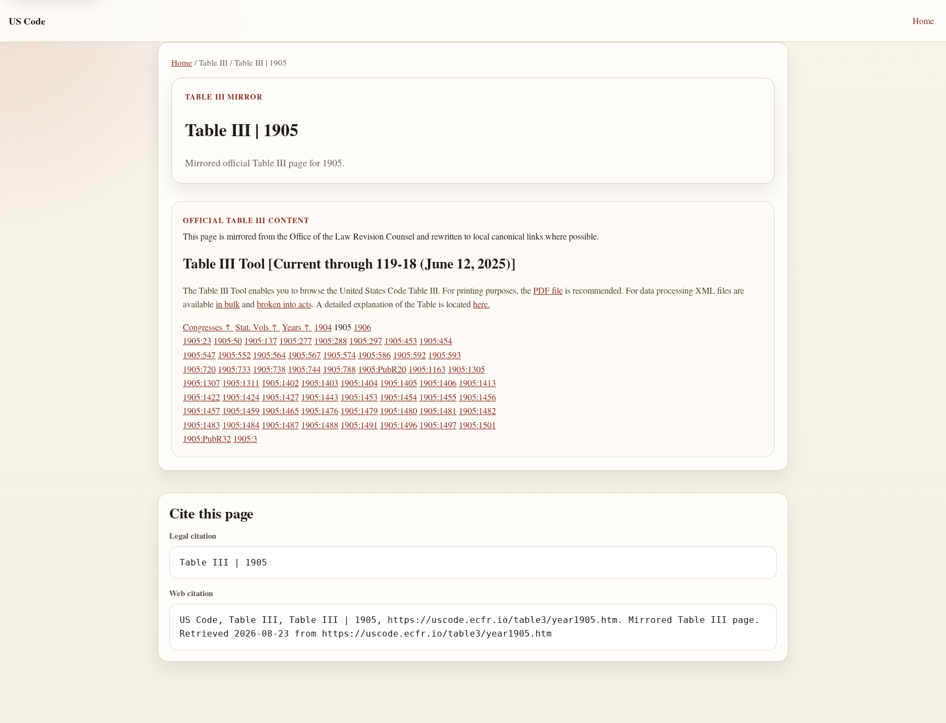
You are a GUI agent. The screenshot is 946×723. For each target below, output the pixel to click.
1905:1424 (240, 397)
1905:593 (444, 354)
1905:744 (304, 369)
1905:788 (339, 369)
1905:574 (339, 354)
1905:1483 (201, 424)
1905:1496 (398, 424)
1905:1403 (319, 382)
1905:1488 (319, 424)
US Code (27, 21)
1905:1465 (280, 410)
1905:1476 (319, 410)
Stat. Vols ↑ (257, 327)
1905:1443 (319, 397)
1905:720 (199, 369)
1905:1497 (438, 424)
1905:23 (197, 340)
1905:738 (269, 369)
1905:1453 (359, 397)
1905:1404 (359, 382)
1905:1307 (201, 382)
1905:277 (295, 340)
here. (481, 304)
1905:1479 (359, 410)
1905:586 (374, 354)
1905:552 (234, 354)
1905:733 (234, 369)
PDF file (548, 290)
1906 (362, 327)
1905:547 (199, 354)
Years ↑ (297, 327)
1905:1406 (438, 382)
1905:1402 (280, 382)
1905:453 (400, 340)
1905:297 (365, 340)
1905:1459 (240, 410)
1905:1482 (477, 410)
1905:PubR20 (382, 369)
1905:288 (330, 340)
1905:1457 (201, 410)
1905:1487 (280, 424)
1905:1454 (398, 397)
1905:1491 (359, 424)
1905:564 (269, 354)
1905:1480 (398, 410)
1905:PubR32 (207, 438)
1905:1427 (280, 397)
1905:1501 (477, 424)
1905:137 (260, 340)
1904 (323, 327)
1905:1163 (427, 369)
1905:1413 (477, 382)
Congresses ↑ (208, 327)
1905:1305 (466, 369)
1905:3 (245, 438)
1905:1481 (438, 410)
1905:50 (228, 340)
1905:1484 (240, 424)
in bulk (228, 304)
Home (923, 20)
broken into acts (284, 304)
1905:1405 (398, 382)
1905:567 (304, 354)
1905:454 (435, 340)
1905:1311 (240, 382)
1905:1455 (438, 397)
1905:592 (409, 354)
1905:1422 (201, 397)
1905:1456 (477, 397)
